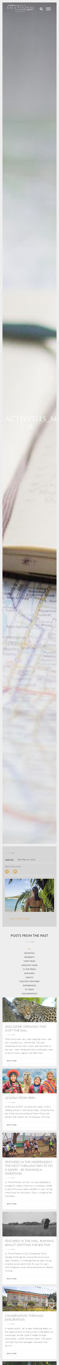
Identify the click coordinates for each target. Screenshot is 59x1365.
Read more (12, 1061)
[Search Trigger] (41, 8)
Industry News (29, 965)
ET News (29, 989)
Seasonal (29, 953)
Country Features (30, 981)
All (29, 949)
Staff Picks (30, 961)
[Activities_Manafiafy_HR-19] (29, 895)
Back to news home (20, 919)
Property (29, 957)
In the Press (29, 969)
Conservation (29, 993)
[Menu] (48, 9)
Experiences (29, 985)
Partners (29, 973)
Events (29, 977)
